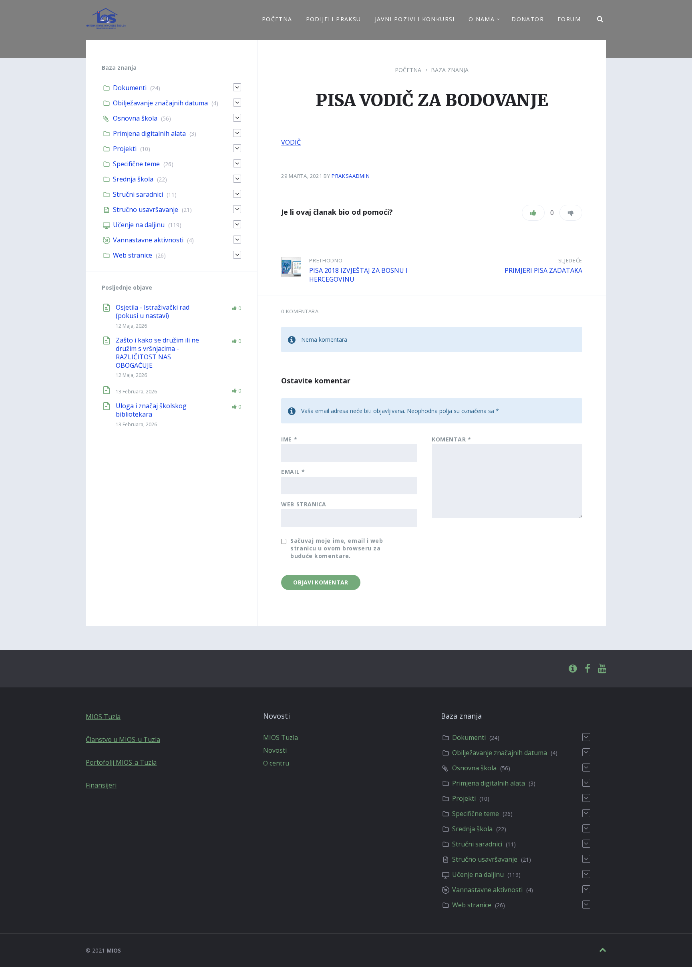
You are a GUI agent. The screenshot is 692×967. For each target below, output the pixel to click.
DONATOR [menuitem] (527, 19)
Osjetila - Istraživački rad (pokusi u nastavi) (152, 311)
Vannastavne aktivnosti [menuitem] (148, 240)
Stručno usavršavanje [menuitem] (145, 209)
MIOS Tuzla (103, 716)
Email (293, 471)
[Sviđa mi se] (533, 213)
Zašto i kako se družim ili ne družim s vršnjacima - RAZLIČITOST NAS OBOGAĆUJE (157, 352)
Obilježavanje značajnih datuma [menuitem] (160, 103)
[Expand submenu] (237, 87)
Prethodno (325, 260)
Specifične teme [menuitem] (136, 163)
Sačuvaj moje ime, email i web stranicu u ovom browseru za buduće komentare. (336, 548)
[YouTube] (602, 668)
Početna (408, 70)
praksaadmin (351, 175)
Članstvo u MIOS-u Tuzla (123, 739)
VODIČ (291, 142)
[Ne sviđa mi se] (570, 213)
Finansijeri (101, 785)
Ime (289, 439)
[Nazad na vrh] (602, 950)
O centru (276, 763)
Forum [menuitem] (569, 19)
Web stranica (303, 504)
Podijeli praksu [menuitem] (333, 19)
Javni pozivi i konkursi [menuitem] (415, 19)
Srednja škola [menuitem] (133, 179)
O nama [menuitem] (482, 19)
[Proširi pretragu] (600, 19)
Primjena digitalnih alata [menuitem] (149, 133)
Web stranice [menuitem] (132, 255)
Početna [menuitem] (277, 19)
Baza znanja (450, 70)
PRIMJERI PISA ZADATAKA (543, 270)
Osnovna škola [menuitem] (135, 118)
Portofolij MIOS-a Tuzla (121, 762)
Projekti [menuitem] (125, 148)
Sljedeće (570, 260)
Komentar (451, 439)
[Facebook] (587, 668)
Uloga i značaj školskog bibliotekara (151, 410)
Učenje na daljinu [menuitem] (139, 224)
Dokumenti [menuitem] (130, 87)
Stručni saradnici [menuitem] (138, 194)
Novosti (275, 750)
